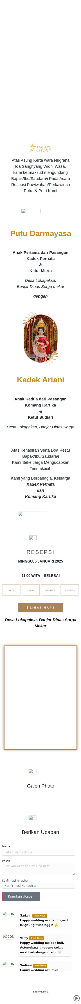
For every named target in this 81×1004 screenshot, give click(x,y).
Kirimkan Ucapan (21, 896)
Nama (6, 846)
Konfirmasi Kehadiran (15, 880)
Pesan (6, 861)
